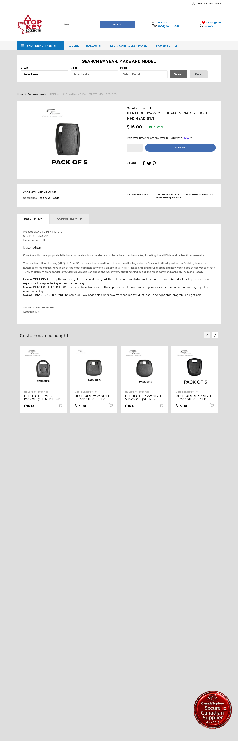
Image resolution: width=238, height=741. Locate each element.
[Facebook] (144, 163)
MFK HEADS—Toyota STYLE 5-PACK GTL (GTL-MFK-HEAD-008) (143, 399)
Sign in (207, 3)
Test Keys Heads (48, 197)
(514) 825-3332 (169, 26)
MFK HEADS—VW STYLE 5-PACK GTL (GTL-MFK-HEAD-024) (43, 399)
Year (24, 68)
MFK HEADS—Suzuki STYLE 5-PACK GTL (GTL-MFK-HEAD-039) (194, 399)
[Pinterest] (154, 163)
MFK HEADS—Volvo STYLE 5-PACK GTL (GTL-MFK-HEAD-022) (92, 399)
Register (216, 3)
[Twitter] (149, 163)
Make (74, 68)
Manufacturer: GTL (139, 108)
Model (124, 68)
